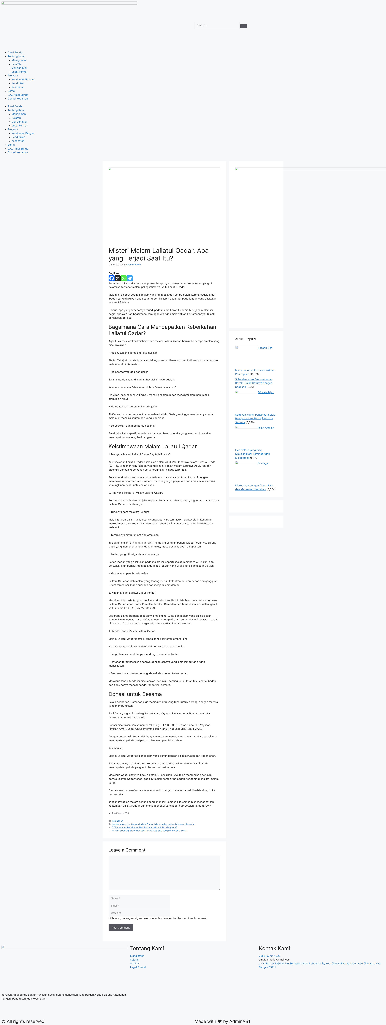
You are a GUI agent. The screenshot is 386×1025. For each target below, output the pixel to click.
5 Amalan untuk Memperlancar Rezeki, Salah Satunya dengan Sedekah (253, 383)
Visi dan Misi (19, 67)
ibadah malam (119, 824)
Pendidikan (18, 83)
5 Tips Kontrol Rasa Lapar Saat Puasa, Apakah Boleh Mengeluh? (144, 827)
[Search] (243, 26)
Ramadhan (117, 821)
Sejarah (16, 64)
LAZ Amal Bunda (18, 94)
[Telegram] (130, 278)
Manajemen (19, 60)
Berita (11, 90)
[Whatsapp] (124, 278)
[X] (118, 278)
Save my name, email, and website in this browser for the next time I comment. (159, 918)
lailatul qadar (160, 824)
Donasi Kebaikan (18, 98)
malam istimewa (176, 824)
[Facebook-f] (5, 1011)
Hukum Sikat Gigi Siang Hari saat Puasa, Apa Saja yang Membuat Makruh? (149, 830)
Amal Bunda (15, 52)
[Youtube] (38, 1011)
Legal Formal (19, 71)
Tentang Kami (16, 56)
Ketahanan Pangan (23, 79)
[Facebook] (112, 278)
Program (13, 75)
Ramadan (190, 824)
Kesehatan (18, 87)
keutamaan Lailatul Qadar (140, 824)
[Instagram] (22, 1011)
